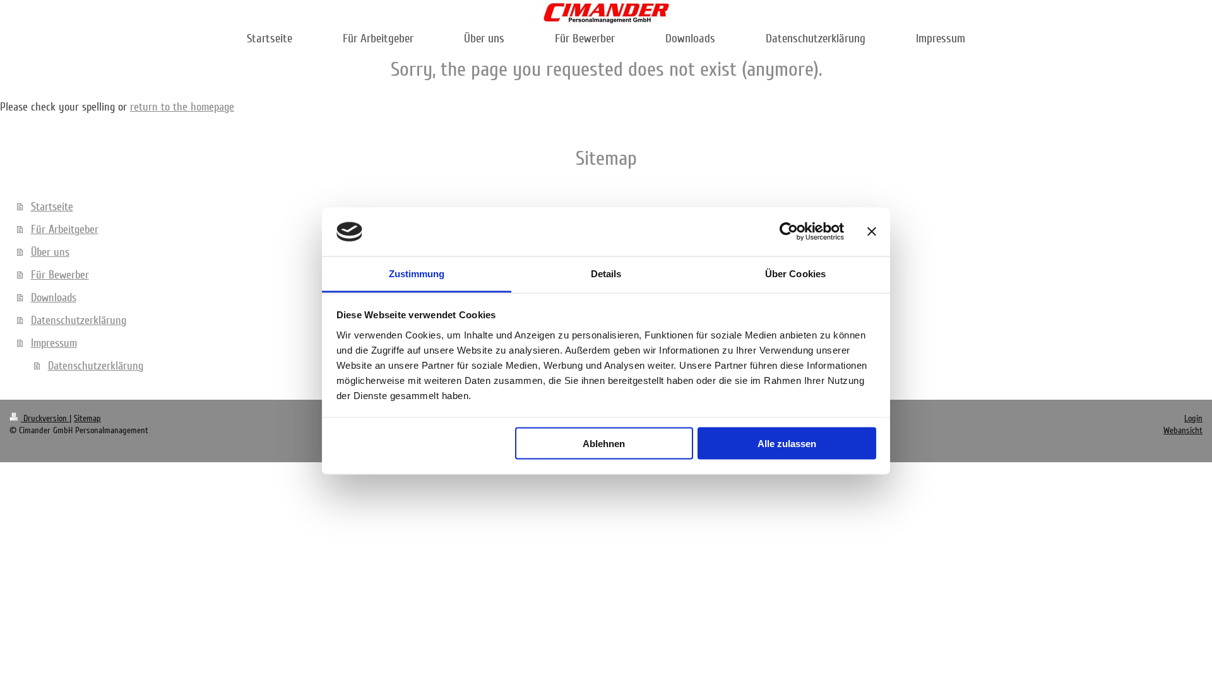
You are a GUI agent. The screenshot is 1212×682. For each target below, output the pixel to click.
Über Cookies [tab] (795, 273)
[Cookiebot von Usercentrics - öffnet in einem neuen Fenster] (789, 231)
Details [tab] (606, 273)
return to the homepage (182, 107)
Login (1193, 418)
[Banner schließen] (871, 231)
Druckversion (45, 418)
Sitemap (87, 418)
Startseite (52, 206)
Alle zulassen (787, 443)
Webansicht (1183, 430)
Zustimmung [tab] (417, 273)
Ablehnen (604, 443)
